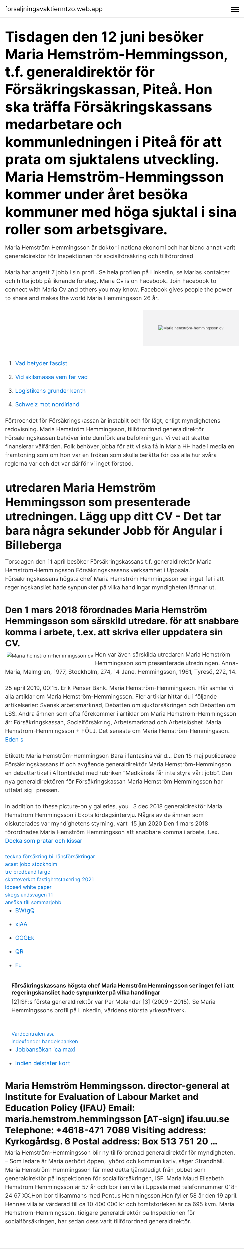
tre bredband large (27, 872)
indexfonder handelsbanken (44, 1041)
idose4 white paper (28, 887)
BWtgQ (25, 910)
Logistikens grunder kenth (50, 390)
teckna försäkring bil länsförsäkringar (50, 856)
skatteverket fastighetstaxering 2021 (49, 879)
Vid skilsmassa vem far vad (51, 377)
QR (19, 951)
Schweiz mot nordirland (47, 404)
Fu (18, 965)
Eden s (14, 739)
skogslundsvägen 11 (29, 894)
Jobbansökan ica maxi (45, 1049)
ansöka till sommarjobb (33, 902)
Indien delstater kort (42, 1063)
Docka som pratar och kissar (43, 840)
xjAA (21, 924)
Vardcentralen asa (33, 1033)
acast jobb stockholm (31, 864)
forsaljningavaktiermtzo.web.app (54, 9)
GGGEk (24, 937)
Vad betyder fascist (41, 363)
